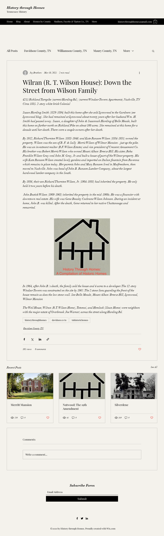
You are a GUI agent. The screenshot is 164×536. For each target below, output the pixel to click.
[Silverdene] (134, 386)
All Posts (12, 51)
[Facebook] (77, 518)
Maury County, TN (105, 51)
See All (154, 367)
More (126, 51)
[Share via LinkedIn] (39, 339)
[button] (155, 21)
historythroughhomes (35, 320)
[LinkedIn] (86, 518)
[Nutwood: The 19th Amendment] (82, 386)
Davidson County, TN (37, 51)
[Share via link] (47, 339)
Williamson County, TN (72, 51)
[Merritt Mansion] (30, 386)
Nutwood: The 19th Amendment (75, 407)
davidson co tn (59, 320)
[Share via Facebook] (24, 339)
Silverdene (121, 405)
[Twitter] (82, 518)
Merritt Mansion (21, 405)
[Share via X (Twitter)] (32, 339)
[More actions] (139, 73)
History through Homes (26, 8)
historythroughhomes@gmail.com (135, 21)
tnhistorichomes (80, 320)
